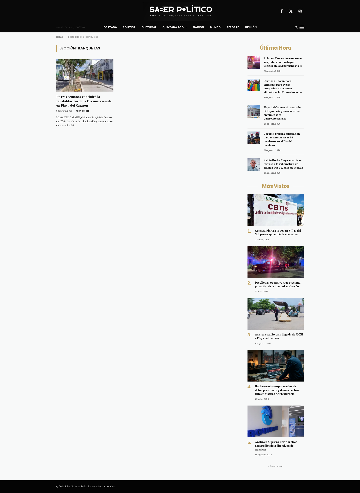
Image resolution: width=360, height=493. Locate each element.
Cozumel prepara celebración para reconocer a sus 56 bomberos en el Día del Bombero (282, 139)
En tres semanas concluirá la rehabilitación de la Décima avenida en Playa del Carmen (84, 101)
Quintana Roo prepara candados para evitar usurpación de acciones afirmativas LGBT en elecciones (283, 86)
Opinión (251, 27)
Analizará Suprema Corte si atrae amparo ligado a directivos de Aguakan (276, 445)
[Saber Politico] (180, 11)
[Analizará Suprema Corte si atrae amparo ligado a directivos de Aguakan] (276, 421)
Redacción (82, 110)
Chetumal (149, 27)
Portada (110, 27)
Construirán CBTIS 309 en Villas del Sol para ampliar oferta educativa (278, 232)
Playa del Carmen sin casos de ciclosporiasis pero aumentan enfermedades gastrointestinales (282, 112)
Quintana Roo (173, 27)
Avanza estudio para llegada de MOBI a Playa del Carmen (279, 336)
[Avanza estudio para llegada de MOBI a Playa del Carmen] (276, 314)
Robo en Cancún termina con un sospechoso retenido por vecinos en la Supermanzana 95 (283, 61)
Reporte (233, 27)
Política (129, 27)
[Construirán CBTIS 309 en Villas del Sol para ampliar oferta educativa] (276, 210)
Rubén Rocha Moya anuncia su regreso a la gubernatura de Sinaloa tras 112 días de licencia (283, 163)
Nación (198, 27)
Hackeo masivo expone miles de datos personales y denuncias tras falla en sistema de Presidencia (277, 390)
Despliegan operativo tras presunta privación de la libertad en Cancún (277, 284)
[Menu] (302, 27)
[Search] (296, 27)
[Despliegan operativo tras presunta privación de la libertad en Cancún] (276, 262)
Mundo (215, 27)
